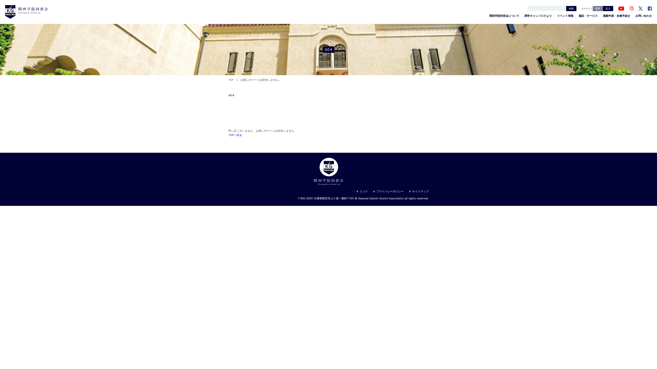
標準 (597, 8)
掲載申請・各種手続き (616, 15)
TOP (230, 79)
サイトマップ (420, 191)
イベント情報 (565, 15)
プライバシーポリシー (390, 191)
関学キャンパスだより (538, 15)
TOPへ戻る (235, 135)
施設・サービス (588, 15)
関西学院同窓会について (504, 15)
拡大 (608, 8)
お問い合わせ (643, 15)
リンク (363, 191)
